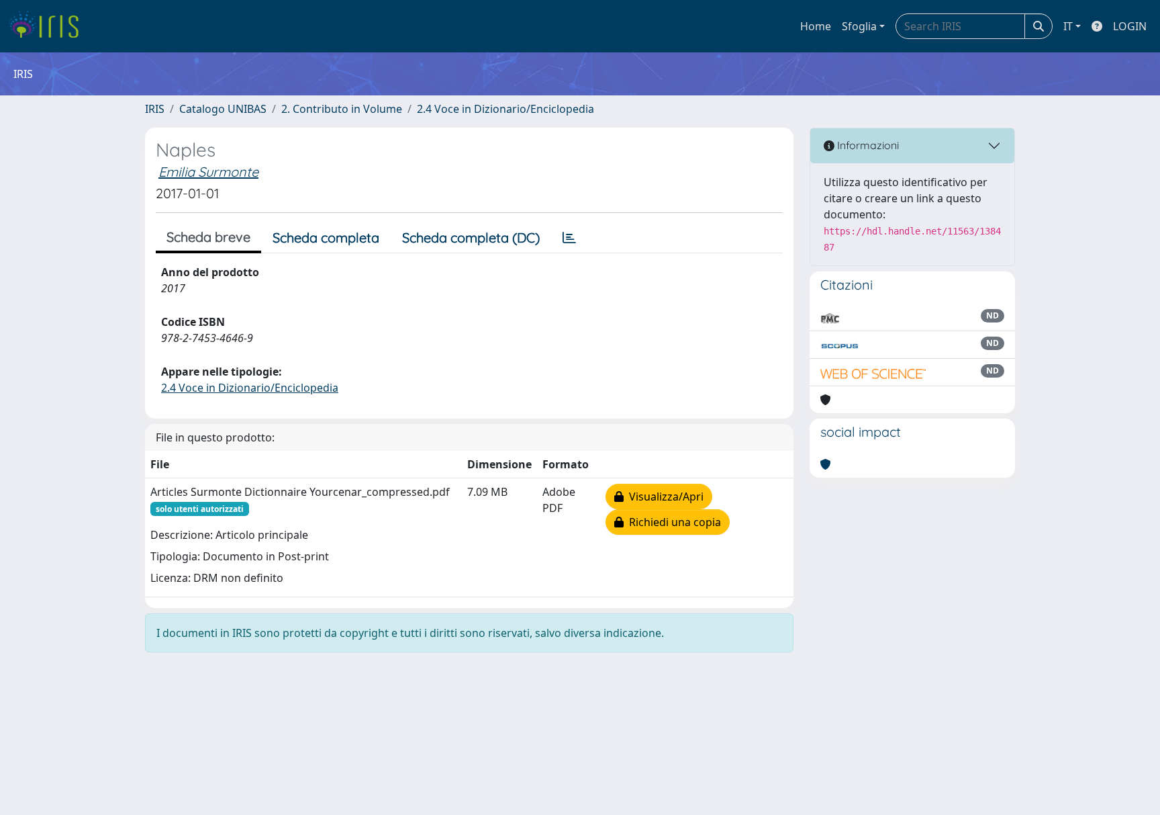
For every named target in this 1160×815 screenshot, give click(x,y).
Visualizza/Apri (664, 496)
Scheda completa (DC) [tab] (471, 237)
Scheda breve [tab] (208, 236)
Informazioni (866, 145)
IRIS (154, 108)
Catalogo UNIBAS (223, 108)
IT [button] (1068, 26)
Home (815, 26)
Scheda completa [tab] (326, 237)
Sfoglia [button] (859, 26)
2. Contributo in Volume (341, 108)
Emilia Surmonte (208, 171)
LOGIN (1130, 26)
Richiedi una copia (672, 522)
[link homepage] (48, 26)
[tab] (569, 238)
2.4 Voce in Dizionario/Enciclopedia (505, 108)
